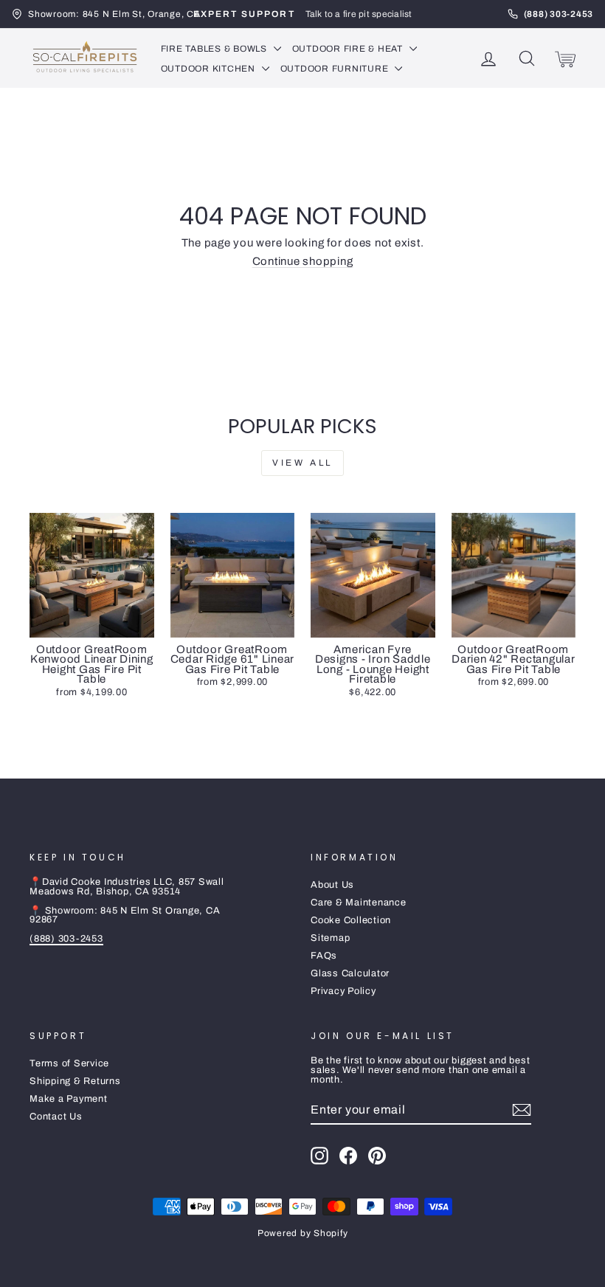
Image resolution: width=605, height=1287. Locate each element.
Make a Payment (69, 1099)
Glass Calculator (350, 973)
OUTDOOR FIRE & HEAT (349, 49)
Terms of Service (69, 1063)
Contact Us (56, 1116)
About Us (332, 885)
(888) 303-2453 (66, 939)
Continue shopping (302, 261)
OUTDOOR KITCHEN (209, 68)
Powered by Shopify (302, 1233)
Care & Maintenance (359, 902)
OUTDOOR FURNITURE (336, 68)
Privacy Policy (343, 991)
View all (302, 463)
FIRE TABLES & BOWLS (215, 49)
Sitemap (330, 938)
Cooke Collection (351, 920)
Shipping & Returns (75, 1081)
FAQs (324, 955)
